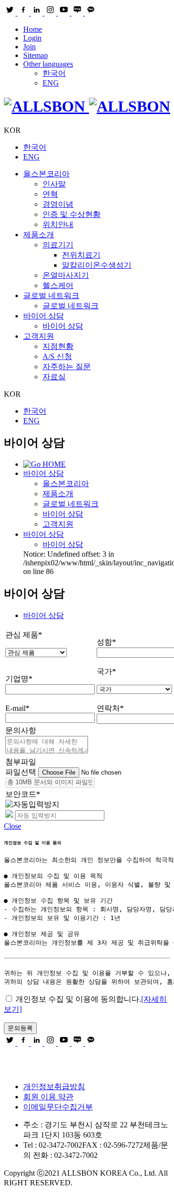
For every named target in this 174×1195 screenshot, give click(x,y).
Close (12, 826)
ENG (51, 83)
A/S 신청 (57, 356)
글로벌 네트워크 (51, 295)
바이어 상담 (43, 316)
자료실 (54, 377)
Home (32, 29)
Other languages (48, 64)
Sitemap (35, 55)
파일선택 (21, 772)
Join (29, 47)
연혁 (50, 194)
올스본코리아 (46, 174)
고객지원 (38, 336)
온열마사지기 (66, 275)
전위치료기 (81, 255)
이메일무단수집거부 (58, 1107)
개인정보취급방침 (54, 1086)
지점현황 (58, 346)
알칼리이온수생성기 (96, 265)
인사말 (54, 184)
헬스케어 (58, 285)
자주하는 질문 (67, 366)
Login (32, 38)
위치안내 (58, 224)
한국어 (54, 73)
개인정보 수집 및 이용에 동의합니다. (78, 999)
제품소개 (38, 234)
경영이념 (58, 204)
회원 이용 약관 (48, 1097)
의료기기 (58, 245)
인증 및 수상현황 (72, 214)
